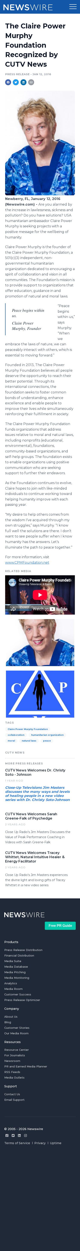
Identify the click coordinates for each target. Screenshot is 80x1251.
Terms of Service (17, 1143)
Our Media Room (16, 1033)
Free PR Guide (60, 925)
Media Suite (12, 961)
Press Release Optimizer (22, 1000)
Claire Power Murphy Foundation (28, 729)
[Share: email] (31, 82)
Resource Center (16, 1049)
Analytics (10, 983)
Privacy (40, 1143)
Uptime (55, 1143)
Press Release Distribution (23, 950)
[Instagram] (25, 1135)
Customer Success (17, 994)
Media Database (16, 966)
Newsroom (12, 1061)
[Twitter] (13, 1135)
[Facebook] (7, 1135)
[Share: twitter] (16, 82)
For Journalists (14, 1055)
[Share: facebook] (8, 82)
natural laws (29, 740)
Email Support (14, 1099)
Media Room (13, 988)
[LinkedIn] (19, 1135)
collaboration (16, 735)
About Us (10, 1016)
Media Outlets (14, 1077)
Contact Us (12, 1094)
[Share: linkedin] (23, 82)
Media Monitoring (16, 977)
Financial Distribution (19, 955)
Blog (7, 1022)
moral (11, 740)
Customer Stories (16, 1027)
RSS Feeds (12, 1072)
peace (47, 740)
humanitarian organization (47, 735)
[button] (73, 7)
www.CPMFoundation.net (27, 563)
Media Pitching (15, 972)
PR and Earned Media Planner (25, 1066)
